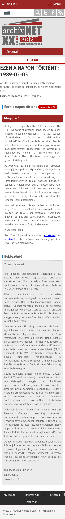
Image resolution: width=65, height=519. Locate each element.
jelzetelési (49, 235)
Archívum (32, 501)
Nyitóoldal (10, 494)
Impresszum (32, 494)
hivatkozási (11, 239)
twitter (45, 12)
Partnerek (54, 494)
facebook (52, 12)
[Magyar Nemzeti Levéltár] (9, 15)
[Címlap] (22, 43)
